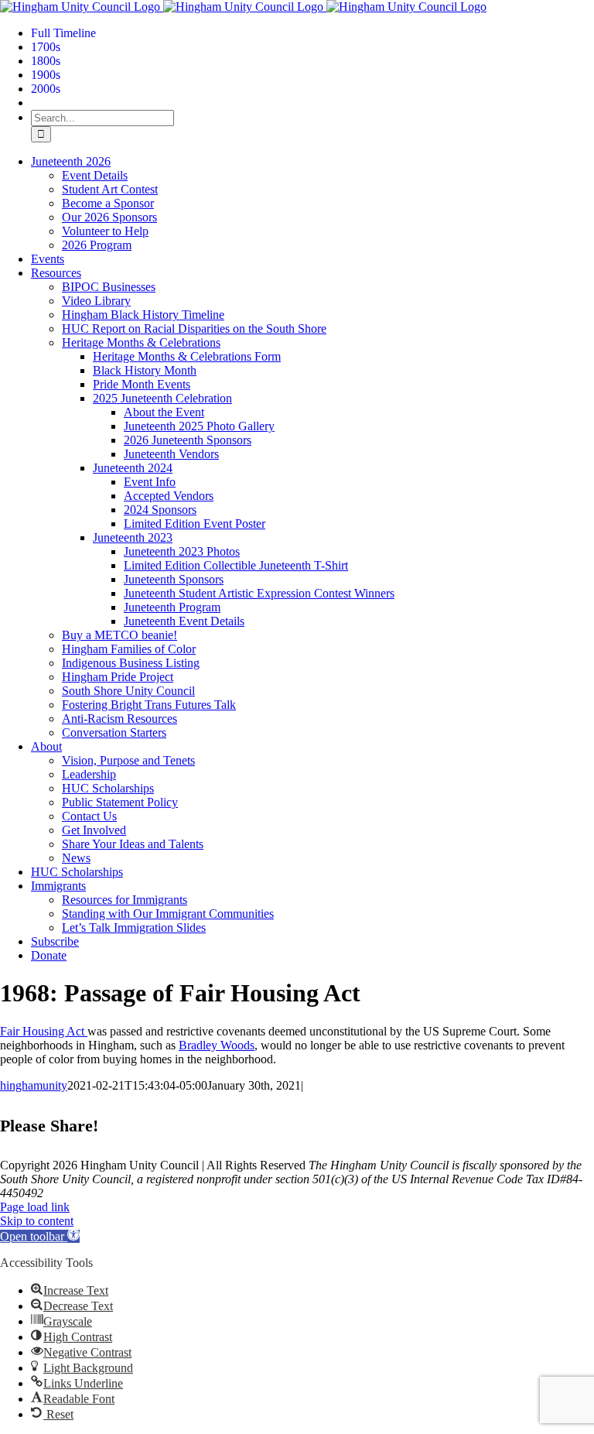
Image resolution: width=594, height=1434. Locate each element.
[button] (40, 1236)
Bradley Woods (216, 1045)
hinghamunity (33, 1085)
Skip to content (36, 1220)
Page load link (35, 1206)
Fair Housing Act (43, 1031)
